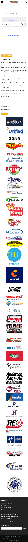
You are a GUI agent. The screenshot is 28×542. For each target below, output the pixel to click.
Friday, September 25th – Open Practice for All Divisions (14, 82)
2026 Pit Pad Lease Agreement (8, 514)
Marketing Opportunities (11, 536)
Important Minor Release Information (10, 516)
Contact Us (20, 536)
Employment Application (6, 503)
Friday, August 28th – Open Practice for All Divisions (13, 67)
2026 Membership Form (6, 509)
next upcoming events (11, 20)
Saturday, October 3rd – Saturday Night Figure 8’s (12, 90)
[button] (26, 2)
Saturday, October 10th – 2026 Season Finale (11, 93)
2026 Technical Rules (6, 507)
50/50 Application (5, 505)
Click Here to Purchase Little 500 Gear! (10, 103)
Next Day (23, 28)
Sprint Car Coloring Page (7, 518)
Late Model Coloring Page (7, 521)
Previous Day (6, 28)
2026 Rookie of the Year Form (8, 512)
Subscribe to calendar (13, 35)
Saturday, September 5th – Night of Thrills (11, 75)
